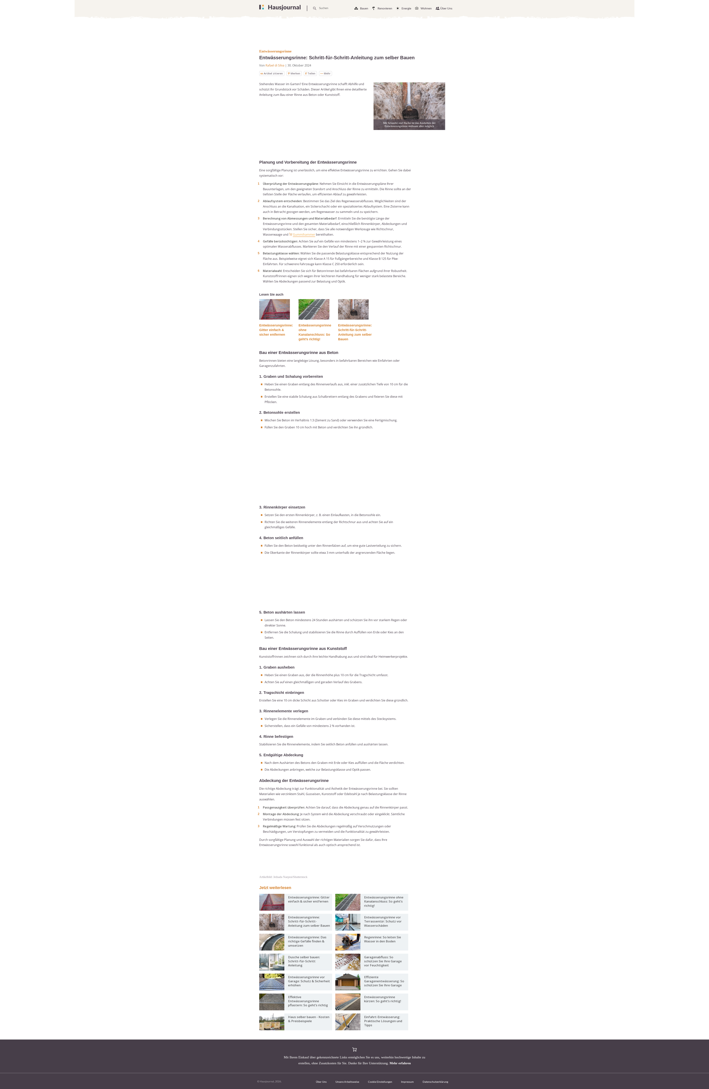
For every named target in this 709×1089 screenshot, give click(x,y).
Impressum (407, 1081)
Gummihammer (304, 234)
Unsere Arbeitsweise (347, 1081)
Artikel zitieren (273, 73)
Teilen (311, 73)
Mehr (327, 73)
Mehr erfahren (400, 1063)
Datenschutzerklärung (435, 1081)
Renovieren (385, 8)
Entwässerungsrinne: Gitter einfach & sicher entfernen (276, 329)
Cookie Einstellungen (380, 1081)
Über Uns (446, 8)
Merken (295, 73)
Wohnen (426, 8)
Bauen (364, 8)
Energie (406, 8)
